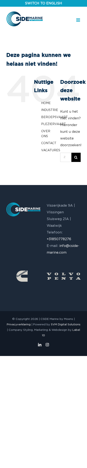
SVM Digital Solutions (65, 324)
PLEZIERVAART (53, 124)
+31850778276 (59, 239)
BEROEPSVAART (54, 117)
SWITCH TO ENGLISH (43, 3)
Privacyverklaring (19, 324)
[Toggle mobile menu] (78, 20)
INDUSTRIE (49, 110)
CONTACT (48, 143)
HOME (46, 103)
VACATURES (50, 150)
